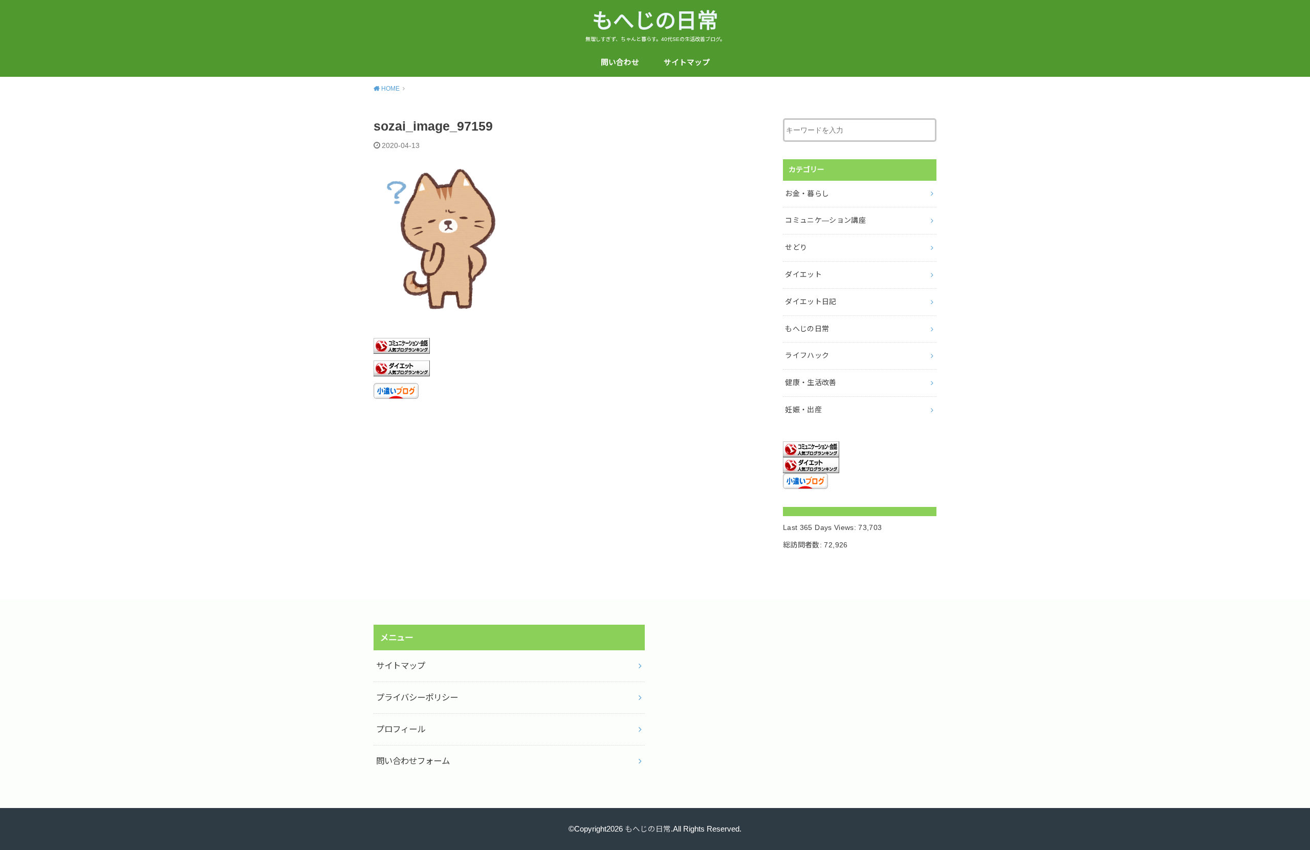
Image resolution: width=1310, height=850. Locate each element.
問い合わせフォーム (413, 761)
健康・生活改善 (810, 382)
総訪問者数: (803, 545)
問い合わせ (620, 62)
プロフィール (400, 729)
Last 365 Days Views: (820, 527)
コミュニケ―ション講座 (825, 220)
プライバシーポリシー (417, 697)
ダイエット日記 (810, 302)
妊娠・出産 (803, 410)
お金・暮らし (807, 193)
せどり (796, 247)
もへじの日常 (655, 21)
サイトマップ (687, 62)
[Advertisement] (571, 498)
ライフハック (807, 355)
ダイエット (803, 274)
